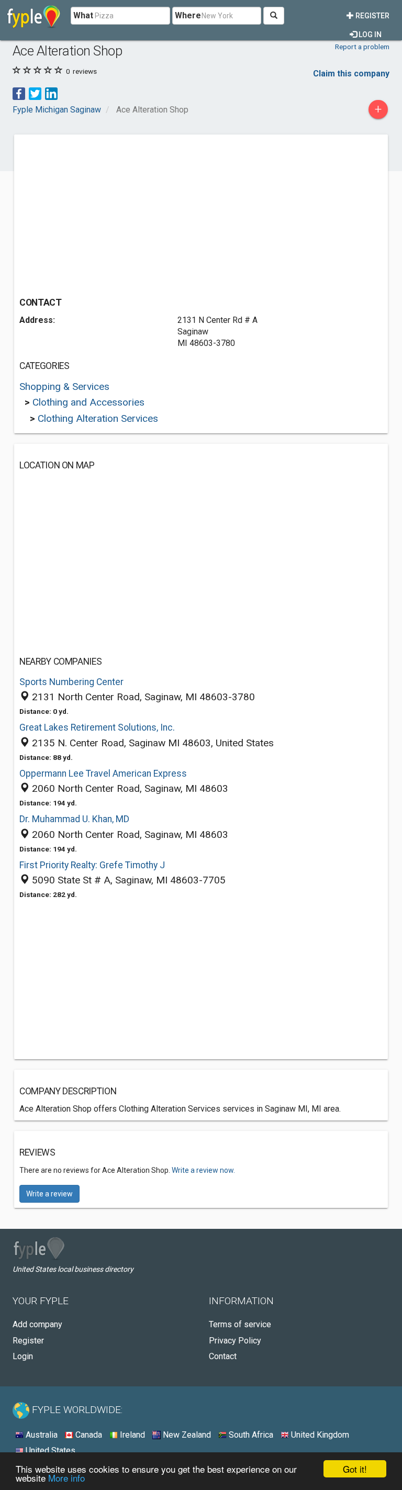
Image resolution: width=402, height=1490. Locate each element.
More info (66, 1477)
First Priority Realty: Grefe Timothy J (92, 865)
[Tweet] (35, 93)
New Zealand (186, 1435)
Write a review (49, 1194)
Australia (41, 1435)
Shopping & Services (64, 386)
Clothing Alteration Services (98, 418)
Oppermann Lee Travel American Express (103, 773)
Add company (37, 1324)
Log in (369, 34)
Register (371, 16)
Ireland (131, 1435)
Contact (223, 1356)
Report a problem (362, 46)
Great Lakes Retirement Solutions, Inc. (97, 727)
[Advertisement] (107, 213)
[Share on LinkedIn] (51, 93)
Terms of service (240, 1324)
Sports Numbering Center (71, 682)
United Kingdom (319, 1435)
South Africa (250, 1435)
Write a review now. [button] (203, 1170)
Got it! (355, 1468)
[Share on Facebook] (19, 93)
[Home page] (34, 16)
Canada (87, 1435)
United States (49, 1450)
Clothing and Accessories (88, 402)
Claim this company (351, 74)
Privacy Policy (235, 1341)
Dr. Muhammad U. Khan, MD (74, 819)
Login (23, 1356)
